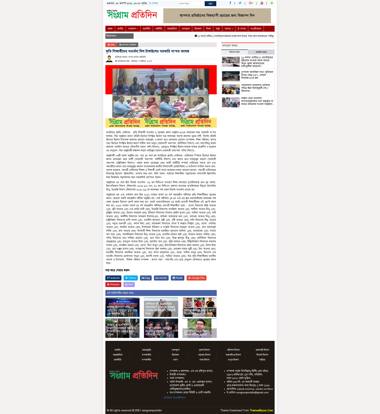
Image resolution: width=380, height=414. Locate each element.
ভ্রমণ (175, 359)
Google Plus (198, 277)
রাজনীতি (146, 28)
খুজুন (210, 3)
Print (130, 284)
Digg (147, 277)
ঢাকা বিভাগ (204, 359)
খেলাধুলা (186, 28)
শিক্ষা (208, 28)
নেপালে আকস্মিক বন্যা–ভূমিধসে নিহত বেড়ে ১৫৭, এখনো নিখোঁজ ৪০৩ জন (257, 75)
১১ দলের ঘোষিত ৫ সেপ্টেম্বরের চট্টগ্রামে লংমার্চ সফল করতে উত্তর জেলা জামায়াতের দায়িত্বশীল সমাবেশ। (231, 36)
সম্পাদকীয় (146, 354)
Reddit (179, 277)
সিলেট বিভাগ (262, 354)
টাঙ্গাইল (133, 44)
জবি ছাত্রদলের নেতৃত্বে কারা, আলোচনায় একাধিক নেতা (199, 312)
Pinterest (114, 284)
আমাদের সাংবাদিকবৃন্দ (174, 397)
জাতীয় (120, 28)
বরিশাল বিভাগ (233, 349)
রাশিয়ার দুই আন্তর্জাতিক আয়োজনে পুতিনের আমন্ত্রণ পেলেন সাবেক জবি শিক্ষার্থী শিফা (160, 309)
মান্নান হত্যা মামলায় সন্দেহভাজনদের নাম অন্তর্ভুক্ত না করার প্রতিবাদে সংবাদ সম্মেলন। (257, 102)
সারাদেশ (132, 28)
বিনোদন (198, 28)
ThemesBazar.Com (261, 410)
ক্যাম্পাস (125, 44)
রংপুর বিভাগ (233, 359)
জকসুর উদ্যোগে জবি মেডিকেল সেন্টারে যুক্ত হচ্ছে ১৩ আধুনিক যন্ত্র (122, 310)
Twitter (132, 277)
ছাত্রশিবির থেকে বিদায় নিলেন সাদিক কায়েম (196, 333)
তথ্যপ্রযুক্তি (146, 349)
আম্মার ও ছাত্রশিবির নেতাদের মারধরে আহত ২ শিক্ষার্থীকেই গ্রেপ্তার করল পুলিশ (121, 330)
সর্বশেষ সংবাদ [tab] (234, 52)
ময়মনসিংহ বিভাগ (233, 354)
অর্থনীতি (158, 28)
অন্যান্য (228, 28)
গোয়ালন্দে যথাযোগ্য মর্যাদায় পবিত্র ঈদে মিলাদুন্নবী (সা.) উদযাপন (255, 88)
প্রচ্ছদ (110, 28)
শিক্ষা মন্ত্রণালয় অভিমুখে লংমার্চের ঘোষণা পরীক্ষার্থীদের (158, 331)
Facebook (114, 277)
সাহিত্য (262, 359)
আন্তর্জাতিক (172, 28)
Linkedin (162, 277)
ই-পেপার (153, 3)
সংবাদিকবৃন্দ (256, 28)
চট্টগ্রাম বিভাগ (204, 354)
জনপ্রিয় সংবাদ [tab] (261, 52)
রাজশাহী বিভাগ (262, 349)
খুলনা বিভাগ (204, 349)
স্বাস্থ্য (218, 28)
